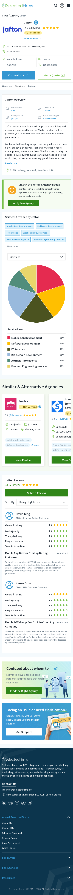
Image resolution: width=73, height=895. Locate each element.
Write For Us (9, 847)
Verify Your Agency (23, 203)
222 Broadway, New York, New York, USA (26, 46)
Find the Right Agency (24, 691)
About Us (7, 823)
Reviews (31, 86)
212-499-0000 (13, 51)
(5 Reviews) (15, 415)
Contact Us (8, 828)
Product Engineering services (49, 239)
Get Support (24, 732)
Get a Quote (52, 75)
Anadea (23, 401)
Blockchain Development (36, 232)
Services (20, 86)
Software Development (49, 226)
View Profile (23, 460)
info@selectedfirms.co (19, 789)
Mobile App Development (20, 226)
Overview (7, 86)
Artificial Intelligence (18, 239)
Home (5, 15)
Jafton (23, 15)
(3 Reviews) (61, 418)
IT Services (12, 232)
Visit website (16, 75)
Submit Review (36, 493)
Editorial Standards (12, 833)
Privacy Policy (10, 838)
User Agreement (11, 843)
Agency (14, 15)
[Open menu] (67, 5)
